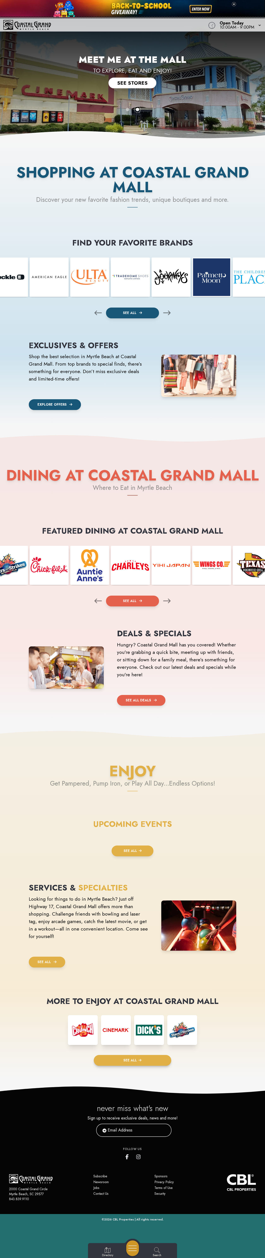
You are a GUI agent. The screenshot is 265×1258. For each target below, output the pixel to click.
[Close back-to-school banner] (234, 4)
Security (159, 1193)
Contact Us (100, 1193)
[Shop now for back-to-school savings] (201, 9)
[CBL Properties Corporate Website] (227, 1182)
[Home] (100, 25)
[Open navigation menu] (133, 1248)
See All (130, 312)
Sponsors (160, 1176)
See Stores (132, 82)
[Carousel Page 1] (127, 109)
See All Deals (138, 700)
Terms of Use (163, 1187)
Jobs (96, 1187)
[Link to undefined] (49, 277)
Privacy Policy (164, 1182)
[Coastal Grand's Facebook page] (128, 1156)
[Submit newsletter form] (163, 1130)
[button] (239, 25)
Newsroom (101, 1182)
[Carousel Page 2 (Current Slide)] (137, 109)
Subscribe (100, 1176)
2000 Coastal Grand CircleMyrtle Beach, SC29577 (28, 1191)
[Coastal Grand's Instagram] (138, 1156)
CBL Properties (123, 1219)
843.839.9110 (19, 1199)
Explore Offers (52, 404)
